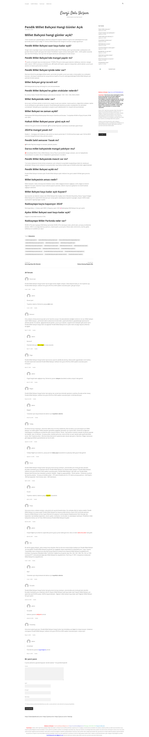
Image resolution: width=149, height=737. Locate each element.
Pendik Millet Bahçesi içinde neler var (34, 251)
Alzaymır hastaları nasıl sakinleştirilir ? (106, 33)
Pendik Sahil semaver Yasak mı (75, 254)
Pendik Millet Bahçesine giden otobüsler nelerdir (55, 254)
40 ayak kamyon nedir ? (103, 62)
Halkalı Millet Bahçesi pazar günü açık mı (34, 242)
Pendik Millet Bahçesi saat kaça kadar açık (53, 251)
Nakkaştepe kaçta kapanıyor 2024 (33, 248)
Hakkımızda (48, 3)
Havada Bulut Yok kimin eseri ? (105, 40)
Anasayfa (27, 3)
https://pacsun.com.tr (61, 716)
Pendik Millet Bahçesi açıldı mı (68, 248)
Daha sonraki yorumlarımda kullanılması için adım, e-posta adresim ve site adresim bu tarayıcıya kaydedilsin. (50, 704)
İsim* (26, 683)
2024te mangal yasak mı (31, 240)
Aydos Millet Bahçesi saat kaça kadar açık (48, 240)
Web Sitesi (27, 697)
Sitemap (69, 716)
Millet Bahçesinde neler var (66, 245)
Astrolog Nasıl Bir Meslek (33, 264)
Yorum (26, 666)
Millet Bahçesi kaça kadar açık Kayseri (34, 245)
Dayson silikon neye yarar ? (104, 29)
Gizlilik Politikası (34, 3)
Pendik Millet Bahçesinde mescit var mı (34, 254)
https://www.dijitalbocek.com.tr (34, 716)
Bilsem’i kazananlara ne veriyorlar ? (106, 59)
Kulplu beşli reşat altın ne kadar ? (105, 55)
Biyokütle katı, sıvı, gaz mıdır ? (104, 51)
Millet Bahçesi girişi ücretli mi (52, 242)
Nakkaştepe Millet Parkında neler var (51, 248)
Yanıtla (33, 289)
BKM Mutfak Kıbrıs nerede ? (104, 44)
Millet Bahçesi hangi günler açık (67, 242)
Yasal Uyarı (42, 3)
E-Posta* (27, 690)
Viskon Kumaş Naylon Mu (85, 264)
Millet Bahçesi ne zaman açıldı (51, 245)
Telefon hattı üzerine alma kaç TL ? (105, 36)
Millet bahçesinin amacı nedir (80, 245)
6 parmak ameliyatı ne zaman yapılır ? (106, 47)
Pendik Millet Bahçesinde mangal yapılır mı (74, 251)
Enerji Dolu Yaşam (74, 13)
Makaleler (32, 236)
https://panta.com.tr (48, 716)
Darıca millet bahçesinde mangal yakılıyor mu (69, 240)
